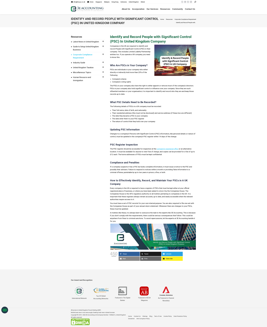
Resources (76, 36)
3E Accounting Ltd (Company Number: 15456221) (100, 315)
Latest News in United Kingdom (86, 42)
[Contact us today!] (4, 313)
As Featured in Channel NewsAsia (166, 299)
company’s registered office (167, 149)
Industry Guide (79, 63)
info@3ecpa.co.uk (79, 2)
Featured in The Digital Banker (122, 299)
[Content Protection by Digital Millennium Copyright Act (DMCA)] (80, 325)
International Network (79, 298)
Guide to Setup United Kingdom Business (86, 48)
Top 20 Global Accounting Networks (100, 297)
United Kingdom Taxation (83, 67)
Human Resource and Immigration (82, 78)
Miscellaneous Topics (82, 72)
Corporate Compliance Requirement (82, 56)
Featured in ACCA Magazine (144, 299)
